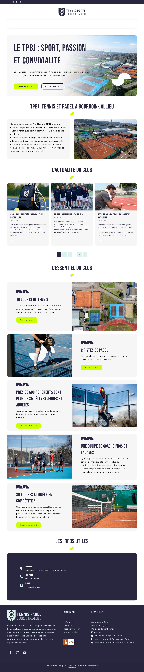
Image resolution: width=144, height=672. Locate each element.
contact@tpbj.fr (32, 587)
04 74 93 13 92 (32, 579)
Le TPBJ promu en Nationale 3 (68, 214)
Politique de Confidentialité (104, 629)
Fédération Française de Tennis (108, 636)
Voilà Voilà (72, 668)
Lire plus (14, 241)
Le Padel (67, 625)
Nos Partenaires (71, 632)
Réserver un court (71, 629)
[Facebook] (10, 652)
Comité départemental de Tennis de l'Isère (113, 642)
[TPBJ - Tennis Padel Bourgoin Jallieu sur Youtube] (25, 652)
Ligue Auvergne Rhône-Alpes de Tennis (112, 639)
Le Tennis (68, 622)
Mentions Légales (99, 625)
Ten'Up (97, 632)
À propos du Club (99, 622)
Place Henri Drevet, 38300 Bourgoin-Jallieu (45, 570)
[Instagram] (17, 652)
